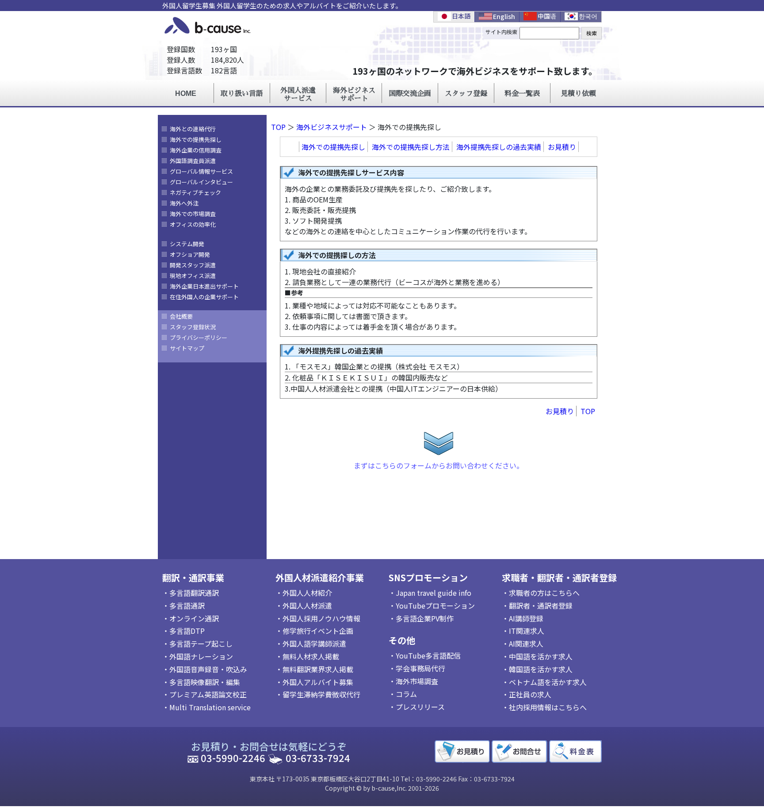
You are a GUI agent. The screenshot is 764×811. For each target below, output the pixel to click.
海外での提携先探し (333, 146)
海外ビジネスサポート (331, 127)
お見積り (562, 146)
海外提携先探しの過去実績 (498, 146)
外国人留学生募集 (188, 5)
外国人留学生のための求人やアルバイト (276, 5)
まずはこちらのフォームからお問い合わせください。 (438, 465)
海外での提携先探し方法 (411, 146)
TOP (278, 127)
